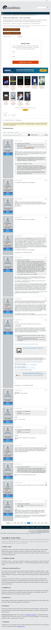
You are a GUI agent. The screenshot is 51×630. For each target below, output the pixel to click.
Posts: (6, 151)
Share (9, 153)
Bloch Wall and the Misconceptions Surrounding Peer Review (26, 344)
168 (28, 522)
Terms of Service (39, 527)
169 (32, 522)
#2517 (46, 445)
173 (42, 522)
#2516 (46, 427)
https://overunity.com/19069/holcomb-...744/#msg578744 (26, 364)
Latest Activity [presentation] (10, 132)
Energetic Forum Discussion (9, 120)
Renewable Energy (19, 120)
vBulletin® (43, 530)
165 (18, 522)
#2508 (46, 199)
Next (46, 522)
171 (39, 522)
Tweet (8, 154)
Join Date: (6, 150)
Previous (8, 522)
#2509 (46, 217)
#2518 (46, 464)
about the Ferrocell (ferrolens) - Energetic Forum (32, 372)
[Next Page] (42, 135)
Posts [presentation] (4, 132)
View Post (28, 143)
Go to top (46, 527)
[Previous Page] (39, 135)
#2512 (46, 298)
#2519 (46, 482)
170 (35, 522)
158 (15, 522)
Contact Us (27, 527)
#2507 (46, 180)
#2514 (46, 390)
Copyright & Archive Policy (36, 533)
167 (25, 522)
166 (22, 522)
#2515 (46, 408)
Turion (7, 185)
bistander (8, 145)
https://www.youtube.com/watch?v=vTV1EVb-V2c (33, 348)
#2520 (46, 501)
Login (47, 0)
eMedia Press (34, 14)
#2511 (46, 257)
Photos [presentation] (16, 132)
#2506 (46, 140)
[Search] (48, 7)
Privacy (32, 527)
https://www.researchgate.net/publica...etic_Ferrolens (25, 367)
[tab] (5, 133)
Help (23, 527)
